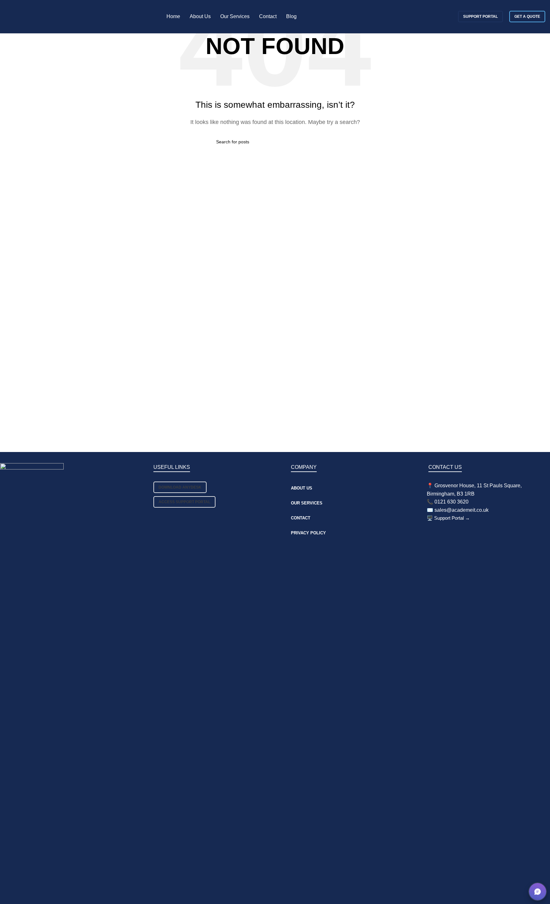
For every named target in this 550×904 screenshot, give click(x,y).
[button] (537, 891)
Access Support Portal (184, 502)
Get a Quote (527, 16)
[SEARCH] (331, 141)
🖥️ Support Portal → (448, 518)
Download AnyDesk (180, 487)
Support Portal (480, 16)
